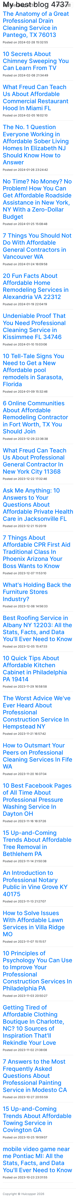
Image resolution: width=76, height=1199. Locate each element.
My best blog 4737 (19, 5)
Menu (62, 5)
